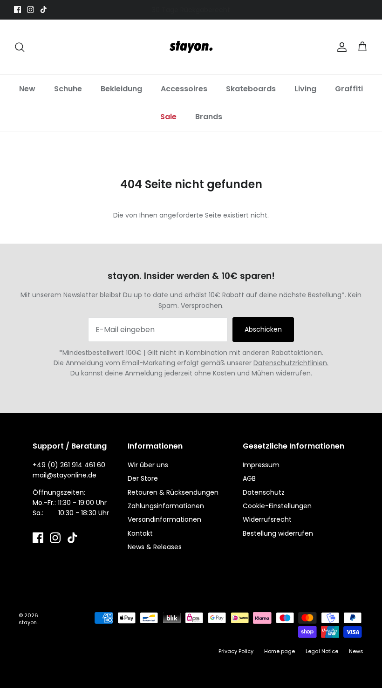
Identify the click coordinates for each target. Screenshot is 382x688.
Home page (279, 651)
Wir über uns (148, 465)
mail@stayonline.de (64, 475)
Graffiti (349, 88)
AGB (249, 478)
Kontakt (140, 533)
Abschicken (263, 329)
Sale (168, 116)
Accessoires (184, 88)
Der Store (143, 478)
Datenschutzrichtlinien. (290, 363)
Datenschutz (264, 492)
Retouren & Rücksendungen (173, 492)
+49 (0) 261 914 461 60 (69, 465)
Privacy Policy (235, 651)
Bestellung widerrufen (278, 533)
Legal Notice (322, 651)
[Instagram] (30, 9)
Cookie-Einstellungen (277, 506)
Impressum (261, 465)
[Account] (340, 47)
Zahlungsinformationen (166, 506)
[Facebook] (17, 9)
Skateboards (251, 88)
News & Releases (155, 547)
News (356, 651)
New (27, 88)
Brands (208, 116)
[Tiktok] (43, 9)
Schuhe (68, 88)
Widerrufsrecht (267, 519)
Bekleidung (121, 88)
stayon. (28, 622)
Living (305, 88)
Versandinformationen (164, 519)
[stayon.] (191, 47)
